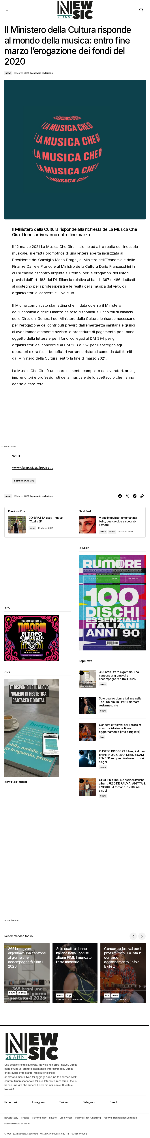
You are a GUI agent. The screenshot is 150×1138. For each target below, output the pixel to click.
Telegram (89, 1102)
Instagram (38, 1102)
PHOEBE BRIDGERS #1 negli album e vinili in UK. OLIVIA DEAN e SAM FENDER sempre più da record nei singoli (122, 757)
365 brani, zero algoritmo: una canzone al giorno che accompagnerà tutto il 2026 (119, 675)
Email (113, 1102)
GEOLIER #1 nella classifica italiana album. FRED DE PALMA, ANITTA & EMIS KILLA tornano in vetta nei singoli (122, 785)
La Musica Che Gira (24, 480)
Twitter (63, 1102)
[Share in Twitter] (127, 496)
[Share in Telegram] (134, 496)
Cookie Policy (39, 1117)
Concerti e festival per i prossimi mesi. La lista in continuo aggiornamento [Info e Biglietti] (120, 728)
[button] (7, 10)
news (8, 73)
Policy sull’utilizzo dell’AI (17, 1123)
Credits (25, 1117)
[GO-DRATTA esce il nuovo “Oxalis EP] (40, 522)
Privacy (53, 1117)
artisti (103, 531)
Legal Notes (66, 1117)
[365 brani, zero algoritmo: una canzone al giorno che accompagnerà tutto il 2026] (87, 679)
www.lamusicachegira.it (32, 467)
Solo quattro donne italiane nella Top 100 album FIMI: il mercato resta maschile (120, 702)
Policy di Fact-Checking (88, 1117)
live (102, 737)
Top (69, 995)
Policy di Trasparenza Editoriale (120, 1117)
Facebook (10, 1102)
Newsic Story (11, 1117)
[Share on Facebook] (120, 496)
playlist (22, 992)
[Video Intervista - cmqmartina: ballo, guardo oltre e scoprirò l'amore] (110, 522)
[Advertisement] (75, 419)
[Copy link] (142, 496)
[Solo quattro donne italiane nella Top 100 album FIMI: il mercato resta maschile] (87, 705)
